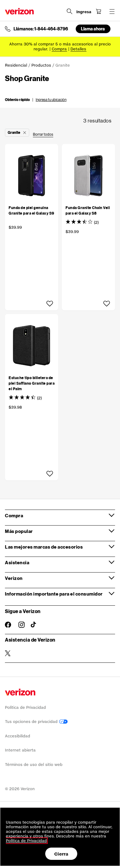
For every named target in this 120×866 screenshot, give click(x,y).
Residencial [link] (16, 65)
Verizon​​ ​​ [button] (14, 578)
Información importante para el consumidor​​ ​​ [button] (54, 593)
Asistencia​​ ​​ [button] (17, 562)
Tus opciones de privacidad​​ (32, 721)
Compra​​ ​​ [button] (14, 515)
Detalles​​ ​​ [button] (78, 49)
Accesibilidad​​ (17, 736)
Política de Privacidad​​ (25, 707)
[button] (35, 99)
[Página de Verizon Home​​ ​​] (19, 11)
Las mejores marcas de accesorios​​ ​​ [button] (44, 547)
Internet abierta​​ (20, 750)
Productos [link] (41, 65)
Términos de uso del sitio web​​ (34, 764)
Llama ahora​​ (93, 28)
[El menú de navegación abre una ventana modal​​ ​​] (112, 11)
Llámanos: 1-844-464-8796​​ (41, 29)
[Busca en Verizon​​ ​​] (69, 11)
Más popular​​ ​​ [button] (19, 531)
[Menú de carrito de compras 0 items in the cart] (98, 11)
